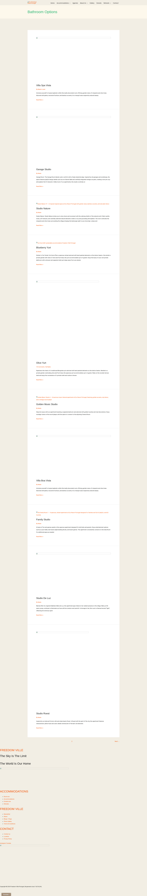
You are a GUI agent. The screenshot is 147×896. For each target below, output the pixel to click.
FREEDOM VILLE (11, 750)
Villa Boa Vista (43, 480)
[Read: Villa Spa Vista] (73, 59)
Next (117, 741)
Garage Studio (43, 169)
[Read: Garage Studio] (73, 141)
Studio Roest (42, 713)
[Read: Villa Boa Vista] (73, 456)
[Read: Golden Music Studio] (73, 398)
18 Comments (40, 367)
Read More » (39, 100)
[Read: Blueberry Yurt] (55, 243)
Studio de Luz (43, 598)
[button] (69, 3)
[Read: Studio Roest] (62, 670)
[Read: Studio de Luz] (73, 573)
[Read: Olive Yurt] (67, 320)
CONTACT (7, 828)
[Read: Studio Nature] (72, 204)
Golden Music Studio (47, 404)
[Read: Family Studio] (73, 513)
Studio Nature (43, 208)
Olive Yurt (41, 363)
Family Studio (43, 519)
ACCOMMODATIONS (14, 791)
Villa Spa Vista (43, 85)
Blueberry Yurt (43, 247)
